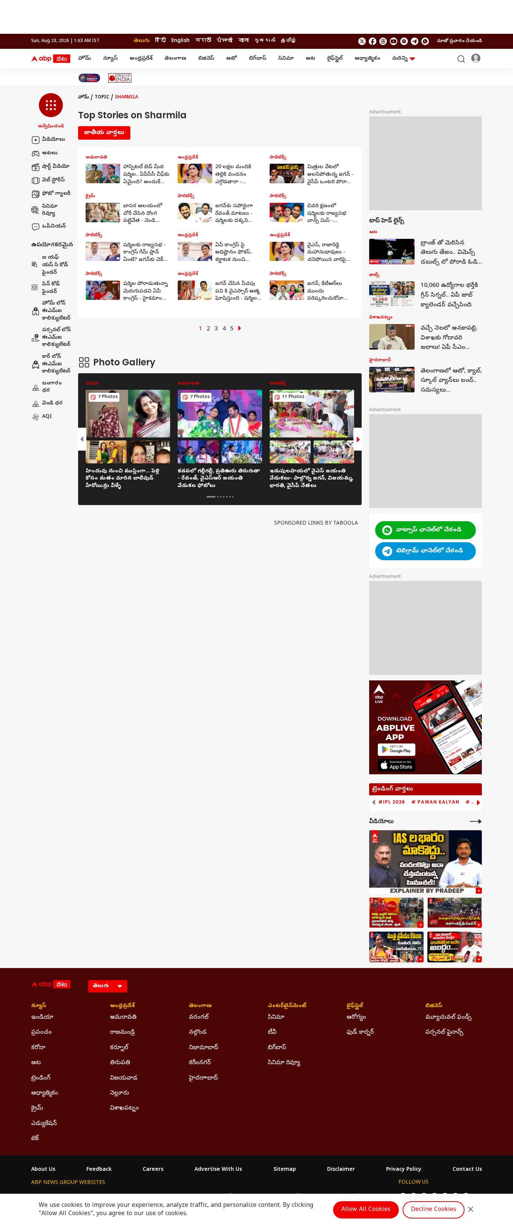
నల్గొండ (198, 1032)
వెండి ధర (52, 403)
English (180, 41)
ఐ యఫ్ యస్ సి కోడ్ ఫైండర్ (55, 265)
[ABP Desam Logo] (50, 58)
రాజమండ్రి (122, 1032)
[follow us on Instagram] (404, 41)
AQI (47, 417)
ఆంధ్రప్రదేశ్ (141, 58)
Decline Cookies (433, 1210)
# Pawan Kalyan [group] (435, 802)
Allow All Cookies (366, 1210)
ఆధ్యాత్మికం (367, 58)
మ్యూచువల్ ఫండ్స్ (448, 1017)
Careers (153, 1170)
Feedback (99, 1170)
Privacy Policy (403, 1170)
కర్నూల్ (119, 1048)
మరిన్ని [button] (399, 58)
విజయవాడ (123, 1078)
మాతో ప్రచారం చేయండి (459, 41)
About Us (43, 1170)
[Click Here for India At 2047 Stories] (89, 78)
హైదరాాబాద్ (203, 1078)
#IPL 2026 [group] (391, 802)
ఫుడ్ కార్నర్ (360, 1032)
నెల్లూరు (119, 1093)
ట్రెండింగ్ (40, 1078)
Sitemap (284, 1170)
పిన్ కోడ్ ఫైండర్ (51, 288)
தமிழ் (289, 41)
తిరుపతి (120, 1063)
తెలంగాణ (175, 58)
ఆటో (231, 58)
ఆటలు (49, 153)
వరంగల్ (198, 1017)
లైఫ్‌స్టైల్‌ (335, 58)
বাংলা (243, 41)
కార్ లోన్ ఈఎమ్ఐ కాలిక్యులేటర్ (56, 364)
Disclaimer (341, 1170)
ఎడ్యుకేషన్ (44, 1124)
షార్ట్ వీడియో (55, 166)
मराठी (203, 41)
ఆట (310, 58)
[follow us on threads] (383, 41)
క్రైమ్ (37, 1108)
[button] (51, 111)
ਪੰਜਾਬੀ (224, 41)
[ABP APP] (396, 749)
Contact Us (467, 1170)
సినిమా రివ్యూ (49, 210)
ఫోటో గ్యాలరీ (56, 194)
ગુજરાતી (264, 41)
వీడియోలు (53, 139)
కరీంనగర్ (200, 1063)
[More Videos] (476, 821)
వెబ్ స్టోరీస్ (53, 180)
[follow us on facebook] (372, 41)
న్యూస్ (110, 58)
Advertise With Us (218, 1170)
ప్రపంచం (41, 1032)
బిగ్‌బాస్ (257, 58)
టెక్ (35, 1139)
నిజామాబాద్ (203, 1048)
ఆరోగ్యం (356, 1017)
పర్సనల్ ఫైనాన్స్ (444, 1032)
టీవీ (272, 1032)
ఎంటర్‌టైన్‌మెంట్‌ (287, 1006)
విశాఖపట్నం (124, 1108)
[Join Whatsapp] (425, 41)
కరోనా (38, 1048)
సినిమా (286, 58)
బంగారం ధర (52, 387)
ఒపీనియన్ (54, 226)
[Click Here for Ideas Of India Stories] (120, 78)
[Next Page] (239, 329)
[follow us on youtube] (393, 41)
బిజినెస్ (206, 58)
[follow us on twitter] (362, 41)
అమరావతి (123, 1017)
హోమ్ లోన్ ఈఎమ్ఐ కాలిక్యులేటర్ (56, 311)
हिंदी (160, 41)
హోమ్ (84, 58)
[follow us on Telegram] (414, 41)
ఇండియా (42, 1017)
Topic (102, 98)
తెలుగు (141, 41)
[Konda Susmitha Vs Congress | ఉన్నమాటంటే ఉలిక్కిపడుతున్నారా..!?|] (396, 947)
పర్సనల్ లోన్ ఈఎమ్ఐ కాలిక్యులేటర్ (56, 338)
